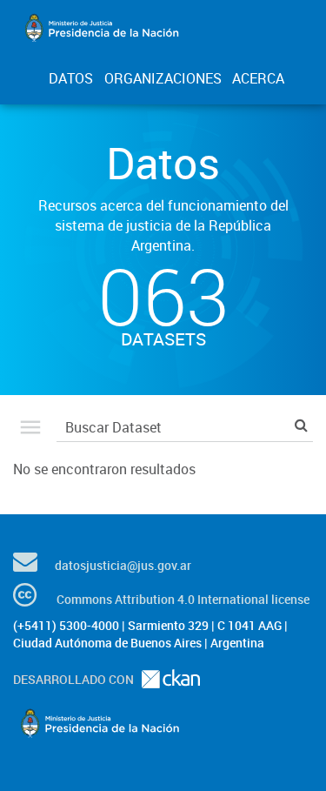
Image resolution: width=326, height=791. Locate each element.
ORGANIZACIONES (163, 78)
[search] (301, 425)
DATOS (71, 78)
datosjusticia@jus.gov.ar (123, 565)
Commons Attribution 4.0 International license (183, 599)
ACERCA (258, 78)
